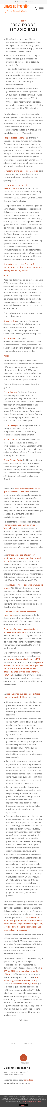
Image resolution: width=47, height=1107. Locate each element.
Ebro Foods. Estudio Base (23, 27)
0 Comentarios (28, 1043)
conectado (28, 1080)
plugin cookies (27, 1103)
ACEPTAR (23, 1105)
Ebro (23, 21)
